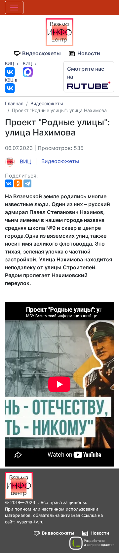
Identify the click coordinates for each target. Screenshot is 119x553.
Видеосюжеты (41, 53)
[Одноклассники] (18, 183)
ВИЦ (24, 161)
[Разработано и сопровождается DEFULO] (91, 543)
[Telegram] (27, 183)
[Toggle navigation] (14, 7)
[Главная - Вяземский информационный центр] (59, 31)
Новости (88, 53)
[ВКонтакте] (9, 183)
